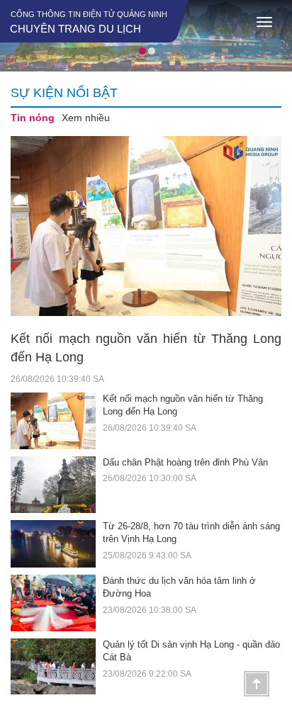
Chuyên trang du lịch (75, 29)
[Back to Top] (256, 684)
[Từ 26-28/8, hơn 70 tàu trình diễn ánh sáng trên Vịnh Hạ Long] (57, 544)
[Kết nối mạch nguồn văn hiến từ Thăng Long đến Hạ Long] (146, 226)
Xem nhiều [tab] (86, 117)
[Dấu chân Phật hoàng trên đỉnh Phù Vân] (57, 484)
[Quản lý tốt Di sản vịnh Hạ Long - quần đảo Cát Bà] (57, 666)
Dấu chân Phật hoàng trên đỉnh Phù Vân (185, 462)
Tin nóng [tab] (33, 117)
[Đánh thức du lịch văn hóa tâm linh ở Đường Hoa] (57, 603)
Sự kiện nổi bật (64, 93)
